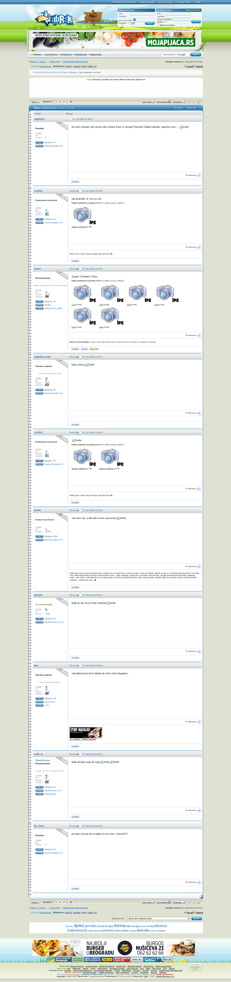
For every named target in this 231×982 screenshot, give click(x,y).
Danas (171, 968)
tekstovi (160, 926)
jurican (143, 926)
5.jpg (74, 327)
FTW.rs (117, 970)
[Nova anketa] (163, 102)
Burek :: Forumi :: (39, 62)
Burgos (154, 970)
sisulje (135, 926)
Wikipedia (76, 968)
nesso (37, 268)
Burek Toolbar (91, 966)
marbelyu (39, 119)
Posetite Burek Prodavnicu (124, 2)
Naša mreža (102, 968)
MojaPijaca (126, 970)
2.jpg (101, 305)
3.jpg (129, 305)
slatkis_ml (92, 66)
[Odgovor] (179, 102)
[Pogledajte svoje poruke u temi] (198, 102)
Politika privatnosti (106, 972)
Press (93, 968)
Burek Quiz (121, 966)
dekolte (143, 930)
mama (161, 930)
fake (128, 926)
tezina (119, 925)
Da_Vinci (39, 826)
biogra (109, 926)
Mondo (85, 968)
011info (146, 970)
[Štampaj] (189, 102)
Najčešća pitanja (147, 2)
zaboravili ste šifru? (193, 10)
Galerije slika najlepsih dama (75, 62)
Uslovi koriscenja (122, 972)
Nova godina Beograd (82, 970)
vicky (150, 926)
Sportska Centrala (117, 968)
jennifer (91, 926)
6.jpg (101, 327)
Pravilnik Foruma (89, 972)
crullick (38, 190)
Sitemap (162, 972)
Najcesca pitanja (134, 966)
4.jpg (156, 305)
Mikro (148, 968)
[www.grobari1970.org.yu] (84, 349)
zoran (101, 926)
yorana (132, 931)
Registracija (95, 54)
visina (118, 930)
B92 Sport (156, 968)
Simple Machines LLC (165, 976)
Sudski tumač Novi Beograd (170, 970)
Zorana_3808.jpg (79, 469)
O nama (135, 972)
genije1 (38, 595)
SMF (146, 976)
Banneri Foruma (77, 966)
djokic (79, 925)
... (67, 101)
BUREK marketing (183, 30)
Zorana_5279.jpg (79, 227)
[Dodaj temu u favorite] (193, 102)
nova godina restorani (103, 970)
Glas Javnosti (132, 968)
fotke (125, 930)
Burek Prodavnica (106, 966)
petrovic (108, 930)
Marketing (144, 972)
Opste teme (55, 62)
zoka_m (38, 754)
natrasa (153, 931)
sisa (90, 930)
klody (84, 66)
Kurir (142, 968)
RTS (165, 968)
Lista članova (51, 54)
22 (71, 102)
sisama (98, 930)
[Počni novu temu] (148, 102)
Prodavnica (66, 54)
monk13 (68, 66)
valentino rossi (42, 356)
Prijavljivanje (81, 54)
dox (36, 665)
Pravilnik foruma (184, 2)
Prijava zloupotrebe (164, 966)
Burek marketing (165, 2)
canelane (77, 66)
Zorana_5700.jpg (106, 469)
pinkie (37, 510)
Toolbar (198, 2)
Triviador (67, 970)
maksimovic (77, 930)
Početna (37, 54)
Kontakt (154, 972)
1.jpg (74, 305)
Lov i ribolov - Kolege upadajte (83, 739)
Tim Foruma (148, 966)
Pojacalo (136, 970)
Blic (68, 968)
